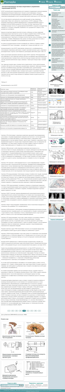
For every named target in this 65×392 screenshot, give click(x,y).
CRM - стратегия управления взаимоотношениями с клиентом (57, 60)
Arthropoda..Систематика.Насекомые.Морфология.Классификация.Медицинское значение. (58, 31)
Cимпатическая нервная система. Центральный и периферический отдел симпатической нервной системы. (58, 67)
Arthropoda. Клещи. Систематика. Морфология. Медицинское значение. (58, 14)
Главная (43, 2)
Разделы (50, 2)
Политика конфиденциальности (55, 390)
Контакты (59, 2)
